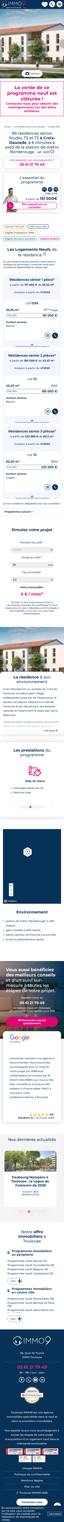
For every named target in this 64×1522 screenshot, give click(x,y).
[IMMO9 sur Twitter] (28, 1380)
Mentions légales (32, 1480)
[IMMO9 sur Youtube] (35, 1380)
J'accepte (55, 1513)
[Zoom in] (11, 885)
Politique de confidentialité (32, 1474)
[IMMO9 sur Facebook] (21, 1380)
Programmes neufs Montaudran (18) (30, 1298)
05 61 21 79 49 (32, 164)
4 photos (34, 73)
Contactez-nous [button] (32, 1502)
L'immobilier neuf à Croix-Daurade (29, 127)
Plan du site (32, 1486)
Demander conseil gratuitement (32, 1022)
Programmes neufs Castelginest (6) (30, 1273)
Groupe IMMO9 (32, 1468)
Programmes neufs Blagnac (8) (27, 1269)
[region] (32, 866)
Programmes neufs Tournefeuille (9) (30, 1265)
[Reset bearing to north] (11, 894)
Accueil (7, 127)
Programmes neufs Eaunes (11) (27, 1260)
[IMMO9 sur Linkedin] (42, 1380)
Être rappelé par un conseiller (28, 206)
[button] (52, 4)
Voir (13, 1281)
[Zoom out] (11, 890)
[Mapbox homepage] (10, 901)
